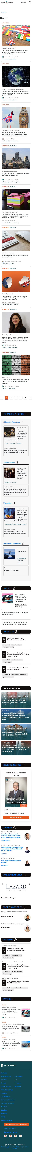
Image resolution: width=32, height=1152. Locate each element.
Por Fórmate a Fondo (10, 345)
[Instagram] (10, 1136)
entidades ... (14, 222)
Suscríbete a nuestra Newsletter (16, 1124)
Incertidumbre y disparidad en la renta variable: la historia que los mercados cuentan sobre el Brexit (14, 297)
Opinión (7, 827)
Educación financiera (11, 422)
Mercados (4, 1079)
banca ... (5, 347)
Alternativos (18, 1076)
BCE (4, 263)
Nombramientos (6, 1076)
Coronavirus (10, 304)
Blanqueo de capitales (11, 570)
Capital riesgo (21, 551)
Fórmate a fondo (13, 414)
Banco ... (10, 100)
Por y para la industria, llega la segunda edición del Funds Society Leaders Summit (18, 654)
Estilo (7, 588)
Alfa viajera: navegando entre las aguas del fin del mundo (10, 1028)
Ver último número (16, 817)
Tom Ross (4, 853)
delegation (17, 182)
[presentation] (2, 884)
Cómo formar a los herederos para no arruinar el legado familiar (22, 475)
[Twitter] (20, 1136)
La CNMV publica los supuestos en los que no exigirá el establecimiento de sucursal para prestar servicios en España (15, 216)
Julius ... (15, 59)
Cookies (14, 1148)
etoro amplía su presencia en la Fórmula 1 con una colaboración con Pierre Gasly (21, 597)
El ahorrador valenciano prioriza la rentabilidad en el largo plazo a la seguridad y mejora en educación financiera (15, 491)
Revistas (4, 1107)
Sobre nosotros (12, 907)
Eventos (8, 631)
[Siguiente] (30, 398)
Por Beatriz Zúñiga (10, 138)
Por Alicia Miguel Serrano (11, 1032)
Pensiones (18, 1083)
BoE (4, 141)
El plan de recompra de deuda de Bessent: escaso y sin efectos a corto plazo (15, 717)
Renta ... (16, 304)
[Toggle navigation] (30, 2)
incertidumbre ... (14, 141)
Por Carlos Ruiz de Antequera (13, 261)
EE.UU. (12, 263)
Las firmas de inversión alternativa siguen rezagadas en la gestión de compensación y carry (14, 702)
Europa (9, 388)
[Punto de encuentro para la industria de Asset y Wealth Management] (7, 2)
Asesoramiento (9, 462)
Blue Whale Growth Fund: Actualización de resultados (16, 639)
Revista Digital (12, 765)
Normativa (18, 1086)
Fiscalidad (7, 503)
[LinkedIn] (5, 1136)
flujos (13, 388)
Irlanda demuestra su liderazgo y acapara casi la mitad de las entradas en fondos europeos (15, 381)
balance (5, 100)
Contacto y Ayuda (10, 1132)
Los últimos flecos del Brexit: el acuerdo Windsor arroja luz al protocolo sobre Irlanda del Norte (15, 52)
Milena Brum (4, 865)
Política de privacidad (22, 1147)
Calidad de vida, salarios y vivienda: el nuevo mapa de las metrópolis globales (14, 623)
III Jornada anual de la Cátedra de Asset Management (18, 668)
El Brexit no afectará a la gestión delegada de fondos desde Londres (16, 174)
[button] (15, 1145)
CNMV (8, 222)
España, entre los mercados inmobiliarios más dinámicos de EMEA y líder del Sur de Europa (15, 734)
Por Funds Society (10, 1017)
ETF (16, 1079)
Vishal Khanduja (5, 840)
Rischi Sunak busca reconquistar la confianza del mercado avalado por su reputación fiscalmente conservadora (14, 134)
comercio (9, 59)
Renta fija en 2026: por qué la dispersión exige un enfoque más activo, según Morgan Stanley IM (10, 835)
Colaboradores (12, 875)
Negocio (3, 1083)
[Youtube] (15, 1136)
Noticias (4, 1073)
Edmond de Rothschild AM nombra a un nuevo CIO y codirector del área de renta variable (16, 749)
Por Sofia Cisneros (10, 220)
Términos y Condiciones (8, 1147)
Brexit (4, 59)
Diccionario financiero (12, 544)
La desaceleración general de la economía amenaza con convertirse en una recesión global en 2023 (15, 93)
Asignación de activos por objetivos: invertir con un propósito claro (16, 451)
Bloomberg (6, 182)
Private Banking (6, 1086)
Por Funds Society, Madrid (12, 57)
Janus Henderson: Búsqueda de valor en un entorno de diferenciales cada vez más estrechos (12, 848)
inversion (14, 347)
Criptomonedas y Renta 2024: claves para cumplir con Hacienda (15, 532)
